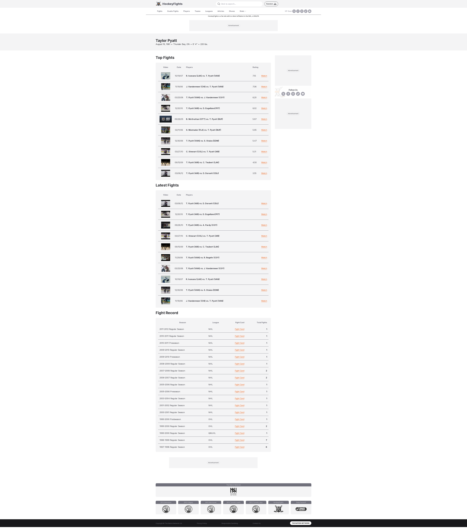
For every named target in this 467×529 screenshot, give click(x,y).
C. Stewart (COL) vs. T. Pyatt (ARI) (203, 151)
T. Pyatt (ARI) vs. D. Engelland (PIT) (203, 108)
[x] (294, 11)
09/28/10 (179, 225)
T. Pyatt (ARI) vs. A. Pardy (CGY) (201, 225)
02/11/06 (179, 130)
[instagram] (302, 11)
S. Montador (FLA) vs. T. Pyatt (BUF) (203, 130)
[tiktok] (305, 11)
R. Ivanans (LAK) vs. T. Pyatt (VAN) (203, 76)
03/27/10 (179, 151)
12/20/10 (179, 108)
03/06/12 (179, 173)
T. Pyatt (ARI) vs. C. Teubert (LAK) (202, 162)
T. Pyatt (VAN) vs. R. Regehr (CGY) (202, 257)
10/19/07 (179, 76)
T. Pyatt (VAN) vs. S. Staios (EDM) (202, 141)
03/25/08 (179, 97)
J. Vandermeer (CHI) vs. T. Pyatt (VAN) (205, 86)
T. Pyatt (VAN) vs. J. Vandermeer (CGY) (205, 97)
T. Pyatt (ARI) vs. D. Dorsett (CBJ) (202, 173)
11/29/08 (179, 257)
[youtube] (309, 11)
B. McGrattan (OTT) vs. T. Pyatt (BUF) (204, 119)
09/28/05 (179, 119)
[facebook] (298, 11)
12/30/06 (179, 141)
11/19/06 (179, 86)
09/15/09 (179, 162)
